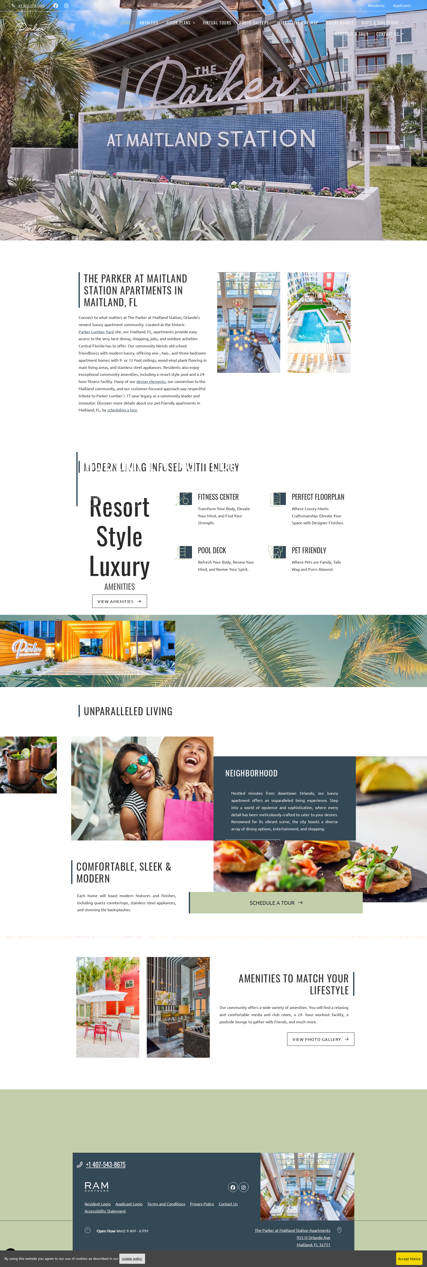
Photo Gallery (254, 23)
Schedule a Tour (351, 34)
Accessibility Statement (105, 1210)
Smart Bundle (340, 23)
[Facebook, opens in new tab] (56, 5)
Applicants (404, 5)
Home (126, 23)
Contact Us (228, 1203)
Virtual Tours (217, 23)
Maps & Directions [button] (381, 23)
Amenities (149, 23)
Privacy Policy (202, 1203)
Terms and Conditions (166, 1203)
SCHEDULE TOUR (106, 498)
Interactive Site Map (298, 23)
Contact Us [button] (388, 34)
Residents (378, 5)
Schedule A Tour (273, 902)
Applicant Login (129, 1203)
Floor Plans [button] (179, 23)
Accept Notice (409, 1258)
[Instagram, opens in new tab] (66, 5)
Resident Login (98, 1203)
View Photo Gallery (317, 1039)
